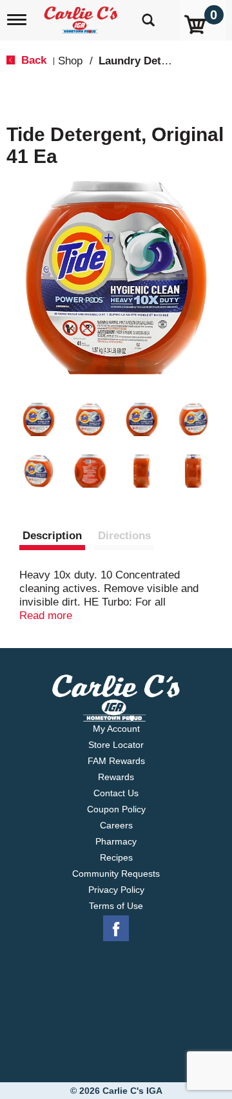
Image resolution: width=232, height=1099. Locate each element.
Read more (45, 615)
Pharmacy (116, 841)
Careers (116, 825)
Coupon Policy (116, 809)
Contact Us (116, 793)
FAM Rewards (116, 761)
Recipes (116, 857)
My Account (116, 728)
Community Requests (116, 873)
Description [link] (52, 536)
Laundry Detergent (146, 61)
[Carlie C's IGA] (82, 16)
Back (32, 60)
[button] (38, 419)
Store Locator (116, 745)
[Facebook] (116, 928)
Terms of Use (116, 906)
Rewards (116, 777)
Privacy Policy (116, 889)
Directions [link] (124, 536)
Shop (70, 61)
